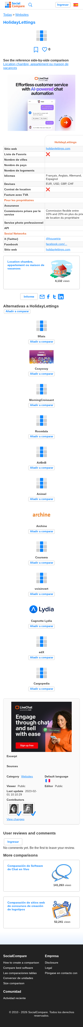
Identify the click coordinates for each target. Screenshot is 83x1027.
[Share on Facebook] (48, 296)
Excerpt (12, 756)
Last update (15, 791)
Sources (12, 766)
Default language (56, 776)
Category (13, 776)
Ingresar (62, 4)
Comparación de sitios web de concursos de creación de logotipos (26, 906)
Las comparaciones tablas (20, 973)
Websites (22, 14)
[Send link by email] (42, 296)
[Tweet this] (54, 296)
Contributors (15, 799)
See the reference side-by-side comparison (36, 60)
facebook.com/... (56, 244)
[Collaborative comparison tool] (14, 5)
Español (75, 4)
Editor (49, 786)
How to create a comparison (21, 962)
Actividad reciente (14, 998)
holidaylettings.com (58, 148)
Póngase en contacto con (61, 973)
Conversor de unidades (18, 978)
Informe (29, 296)
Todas (7, 14)
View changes (15, 819)
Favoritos (36, 49)
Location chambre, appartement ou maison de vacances (25, 265)
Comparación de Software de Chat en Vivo (25, 867)
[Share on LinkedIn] (60, 296)
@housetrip (53, 238)
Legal (48, 967)
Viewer (11, 786)
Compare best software (18, 967)
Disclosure (51, 962)
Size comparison (13, 983)
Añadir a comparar (17, 311)
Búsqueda (30, 5)
